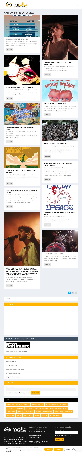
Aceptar (49, 449)
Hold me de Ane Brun (11, 365)
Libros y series (11, 412)
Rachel (9, 175)
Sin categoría (25, 41)
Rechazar (58, 449)
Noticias (20, 41)
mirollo (9, 41)
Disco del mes (22, 131)
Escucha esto (11, 408)
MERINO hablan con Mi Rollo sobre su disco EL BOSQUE (58, 164)
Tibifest (37, 415)
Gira (35, 408)
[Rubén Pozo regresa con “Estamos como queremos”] (22, 157)
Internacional (43, 408)
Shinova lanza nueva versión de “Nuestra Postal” (21, 191)
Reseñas (19, 415)
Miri (8, 277)
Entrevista (63, 404)
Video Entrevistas (55, 415)
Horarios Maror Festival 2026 (17, 39)
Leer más (9, 50)
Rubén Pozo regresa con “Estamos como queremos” (21, 171)
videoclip (44, 415)
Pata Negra (68, 412)
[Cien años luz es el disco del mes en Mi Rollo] (22, 114)
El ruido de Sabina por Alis (13, 373)
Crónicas (57, 66)
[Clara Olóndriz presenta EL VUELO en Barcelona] (60, 37)
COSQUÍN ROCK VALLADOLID (13, 377)
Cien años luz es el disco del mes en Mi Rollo (20, 128)
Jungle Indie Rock (55, 408)
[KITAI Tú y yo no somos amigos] (60, 91)
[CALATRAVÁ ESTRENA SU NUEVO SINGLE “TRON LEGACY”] (60, 197)
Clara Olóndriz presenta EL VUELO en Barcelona (57, 63)
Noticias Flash (47, 412)
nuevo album (59, 412)
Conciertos (10, 404)
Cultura (26, 404)
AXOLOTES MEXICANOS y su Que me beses (20, 87)
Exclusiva (20, 408)
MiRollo (20, 412)
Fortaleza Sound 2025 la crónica (56, 144)
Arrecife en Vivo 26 (11, 361)
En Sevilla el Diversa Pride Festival (15, 369)
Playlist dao (10, 415)
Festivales (62, 146)
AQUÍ (25, 351)
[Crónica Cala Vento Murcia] (60, 241)
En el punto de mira (52, 404)
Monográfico (29, 412)
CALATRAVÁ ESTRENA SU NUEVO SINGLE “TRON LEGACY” (59, 213)
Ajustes (68, 449)
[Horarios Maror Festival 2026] (22, 26)
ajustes (9, 451)
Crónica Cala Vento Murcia (54, 254)
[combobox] (41, 299)
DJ (42, 404)
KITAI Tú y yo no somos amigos (55, 104)
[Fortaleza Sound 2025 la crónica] (60, 130)
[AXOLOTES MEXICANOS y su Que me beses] (22, 70)
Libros (65, 408)
